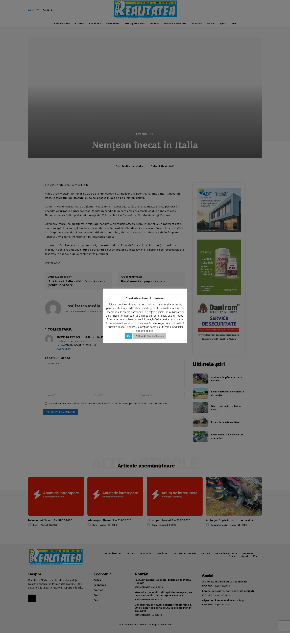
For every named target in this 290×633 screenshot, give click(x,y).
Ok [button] (128, 336)
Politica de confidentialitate (149, 336)
